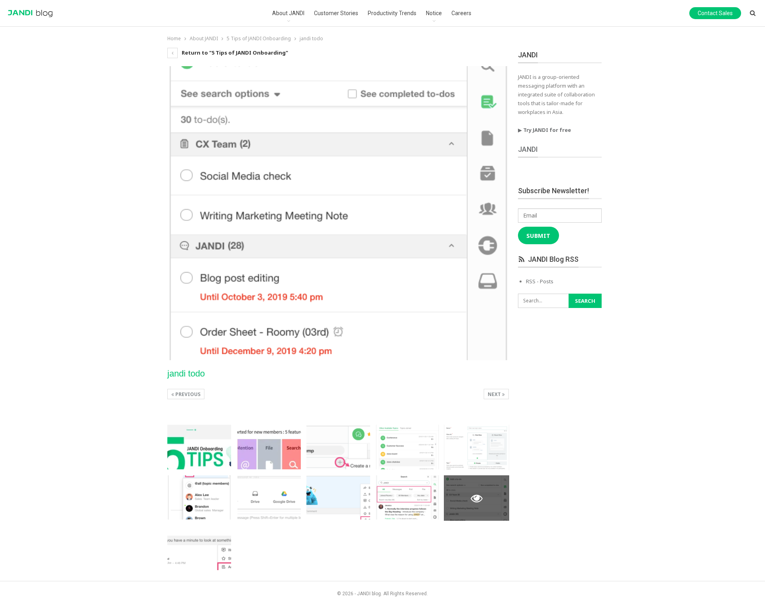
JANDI (528, 149)
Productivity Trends (392, 13)
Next (495, 394)
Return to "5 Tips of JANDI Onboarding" (234, 52)
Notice (434, 13)
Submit (538, 235)
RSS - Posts (539, 281)
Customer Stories (336, 13)
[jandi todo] (199, 447)
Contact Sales (715, 13)
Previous (187, 394)
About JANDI (288, 13)
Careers (461, 13)
